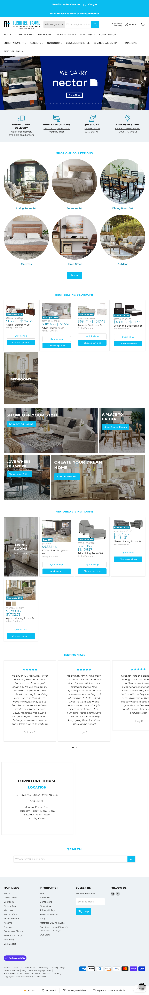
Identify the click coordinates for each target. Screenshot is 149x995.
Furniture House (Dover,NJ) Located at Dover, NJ (27, 973)
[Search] (95, 24)
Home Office (107, 34)
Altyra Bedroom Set (53, 328)
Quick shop (21, 336)
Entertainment (14, 43)
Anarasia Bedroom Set (90, 325)
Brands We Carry (106, 43)
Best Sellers (12, 51)
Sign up (83, 911)
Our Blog (45, 934)
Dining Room (66, 34)
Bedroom (45, 34)
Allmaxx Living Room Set (127, 541)
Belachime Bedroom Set (127, 325)
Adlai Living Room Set (90, 553)
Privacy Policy (47, 910)
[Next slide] (141, 83)
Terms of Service (48, 914)
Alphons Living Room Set (21, 618)
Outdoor (53, 43)
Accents (36, 43)
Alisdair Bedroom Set (18, 324)
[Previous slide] (8, 83)
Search (43, 893)
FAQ (42, 918)
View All (74, 275)
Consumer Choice (78, 43)
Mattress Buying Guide (52, 922)
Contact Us (46, 901)
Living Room (24, 34)
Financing (130, 43)
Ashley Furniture (14, 327)
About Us (45, 897)
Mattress (86, 34)
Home (7, 34)
